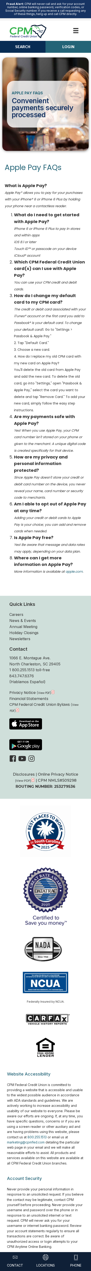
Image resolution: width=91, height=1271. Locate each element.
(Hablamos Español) (27, 681)
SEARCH (22, 46)
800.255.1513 (37, 1137)
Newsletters (19, 638)
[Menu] (76, 30)
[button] (12, 758)
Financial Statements (28, 698)
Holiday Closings (23, 632)
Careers (16, 614)
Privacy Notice (22, 692)
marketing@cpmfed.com (26, 1142)
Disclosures (24, 774)
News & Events (22, 620)
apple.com (74, 571)
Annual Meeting (23, 626)
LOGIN (68, 46)
